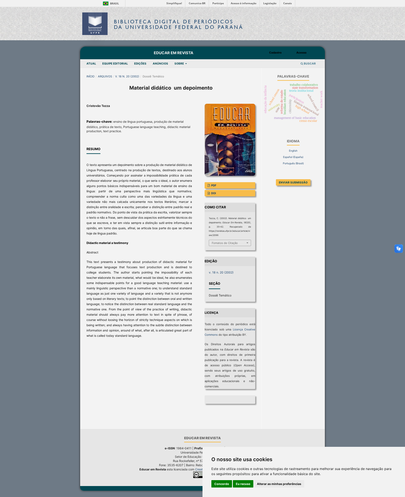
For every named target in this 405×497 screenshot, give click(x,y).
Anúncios (160, 63)
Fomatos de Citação (225, 243)
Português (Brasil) (293, 163)
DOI (213, 193)
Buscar (309, 63)
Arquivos (105, 76)
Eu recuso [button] (243, 484)
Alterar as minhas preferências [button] (279, 484)
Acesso (301, 52)
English (293, 150)
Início (90, 76)
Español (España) (293, 157)
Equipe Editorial (115, 63)
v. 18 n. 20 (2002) (127, 76)
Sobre (179, 63)
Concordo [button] (221, 484)
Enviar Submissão (293, 182)
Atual (91, 63)
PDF (213, 185)
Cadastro (275, 52)
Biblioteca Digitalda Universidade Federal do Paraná (178, 24)
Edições (140, 63)
